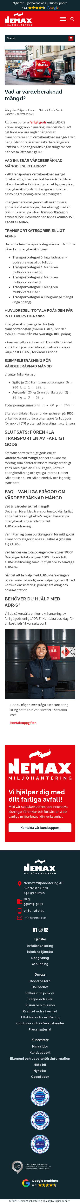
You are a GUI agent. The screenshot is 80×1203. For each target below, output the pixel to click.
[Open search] (72, 19)
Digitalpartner (63, 1201)
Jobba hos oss (36, 3)
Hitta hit (40, 1065)
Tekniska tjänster (40, 952)
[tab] (40, 38)
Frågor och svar (26, 110)
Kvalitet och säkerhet (40, 1011)
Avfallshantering (40, 946)
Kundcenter (40, 1040)
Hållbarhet (40, 987)
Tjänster (40, 939)
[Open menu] (63, 19)
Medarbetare (40, 981)
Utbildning (40, 964)
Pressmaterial (40, 1029)
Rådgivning (40, 958)
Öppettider (40, 1077)
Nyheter (18, 3)
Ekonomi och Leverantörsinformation (40, 1058)
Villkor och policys (40, 993)
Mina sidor (40, 1046)
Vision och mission (40, 1005)
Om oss (40, 974)
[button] (40, 8)
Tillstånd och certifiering (40, 1017)
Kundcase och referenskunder (40, 1023)
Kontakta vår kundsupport (40, 828)
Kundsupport (58, 3)
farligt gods (38, 122)
